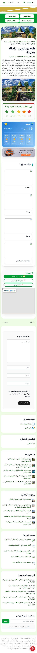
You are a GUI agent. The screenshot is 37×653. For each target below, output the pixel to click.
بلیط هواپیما (12, 16)
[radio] (29, 113)
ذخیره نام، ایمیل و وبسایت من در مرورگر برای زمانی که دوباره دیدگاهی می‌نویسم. (19, 394)
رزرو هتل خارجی (11, 20)
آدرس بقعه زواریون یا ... (17, 281)
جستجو (6, 621)
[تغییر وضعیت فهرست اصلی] (4, 2)
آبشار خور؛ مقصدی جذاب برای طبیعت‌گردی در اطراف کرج (19, 581)
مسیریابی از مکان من (17, 277)
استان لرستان (9, 41)
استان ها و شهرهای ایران (23, 41)
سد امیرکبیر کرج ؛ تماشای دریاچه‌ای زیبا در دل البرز (20, 592)
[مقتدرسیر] (18, 9)
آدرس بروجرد (17, 285)
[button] (24, 2)
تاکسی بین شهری (27, 20)
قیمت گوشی (31, 443)
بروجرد (33, 43)
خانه (33, 41)
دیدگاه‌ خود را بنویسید (14, 57)
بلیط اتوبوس (27, 16)
